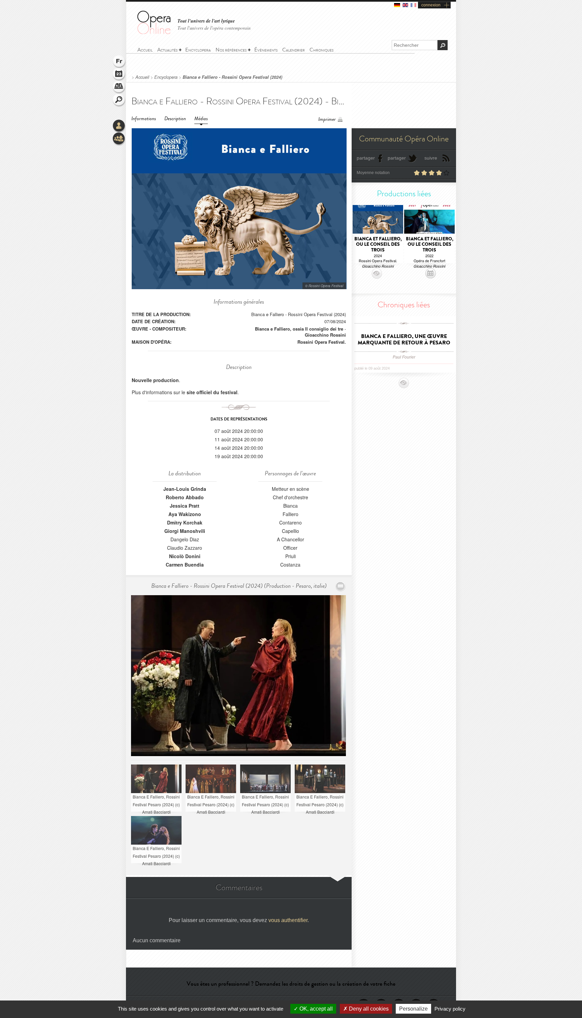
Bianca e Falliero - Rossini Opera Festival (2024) (232, 77)
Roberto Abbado (185, 497)
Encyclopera (165, 77)
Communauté (119, 139)
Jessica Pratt (184, 505)
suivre (430, 158)
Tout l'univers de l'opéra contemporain (214, 28)
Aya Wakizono (184, 514)
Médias (201, 118)
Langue (119, 62)
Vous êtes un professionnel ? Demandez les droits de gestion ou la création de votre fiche (291, 983)
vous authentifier (288, 920)
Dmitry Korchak (184, 522)
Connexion (119, 126)
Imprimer (327, 119)
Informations (143, 118)
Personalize (413, 1009)
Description (175, 118)
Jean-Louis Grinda (184, 488)
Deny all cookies (368, 1009)
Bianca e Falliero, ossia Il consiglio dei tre (299, 329)
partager (366, 158)
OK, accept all (315, 1009)
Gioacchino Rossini (325, 335)
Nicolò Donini (184, 556)
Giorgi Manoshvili (184, 531)
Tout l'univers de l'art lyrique (206, 21)
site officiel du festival (212, 392)
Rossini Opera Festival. (321, 342)
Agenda (119, 74)
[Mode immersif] (340, 586)
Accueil (142, 77)
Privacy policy (449, 1009)
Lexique (119, 87)
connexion (431, 5)
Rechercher (119, 100)
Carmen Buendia (185, 564)
